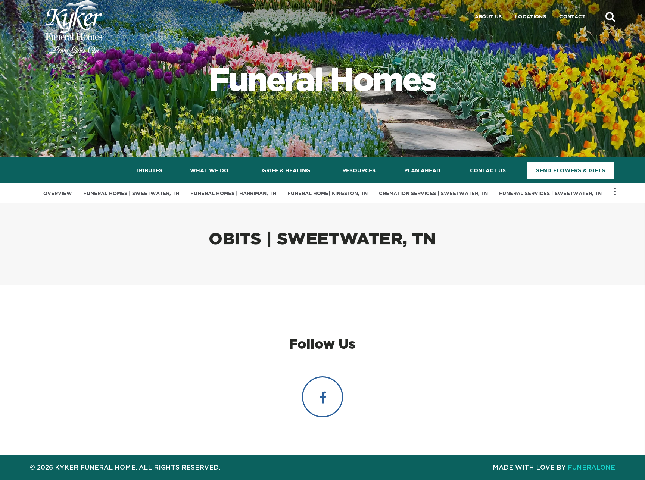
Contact (572, 16)
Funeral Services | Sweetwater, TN (550, 193)
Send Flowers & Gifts (570, 170)
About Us (488, 16)
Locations (530, 16)
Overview (57, 193)
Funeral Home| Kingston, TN (327, 193)
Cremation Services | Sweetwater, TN (433, 193)
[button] (610, 16)
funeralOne (591, 467)
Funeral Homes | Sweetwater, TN (131, 193)
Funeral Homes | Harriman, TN (233, 193)
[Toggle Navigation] (614, 191)
